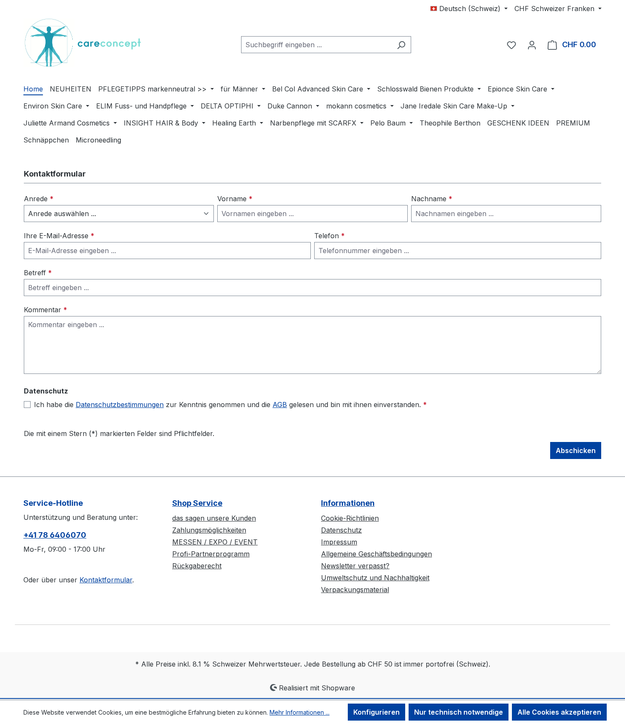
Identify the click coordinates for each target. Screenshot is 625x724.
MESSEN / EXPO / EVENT (215, 542)
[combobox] (316, 44)
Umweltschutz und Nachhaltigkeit (375, 577)
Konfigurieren (376, 712)
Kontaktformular (106, 580)
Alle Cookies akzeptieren (559, 712)
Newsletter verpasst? (355, 566)
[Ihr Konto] (532, 44)
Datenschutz (341, 530)
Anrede (39, 198)
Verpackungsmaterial (355, 589)
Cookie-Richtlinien (350, 518)
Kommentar (45, 309)
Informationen (348, 503)
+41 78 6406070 (54, 534)
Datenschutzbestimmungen (120, 404)
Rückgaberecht (197, 566)
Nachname (431, 198)
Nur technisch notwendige (458, 712)
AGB (280, 404)
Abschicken (576, 450)
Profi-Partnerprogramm (211, 554)
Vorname (235, 198)
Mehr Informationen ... (300, 712)
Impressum (339, 542)
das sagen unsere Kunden (214, 518)
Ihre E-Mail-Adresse (59, 235)
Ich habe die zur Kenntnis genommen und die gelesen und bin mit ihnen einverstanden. (230, 404)
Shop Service (197, 503)
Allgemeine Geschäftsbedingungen (376, 554)
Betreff (38, 272)
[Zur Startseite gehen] (87, 43)
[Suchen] (401, 44)
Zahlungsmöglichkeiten (209, 530)
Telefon (329, 235)
